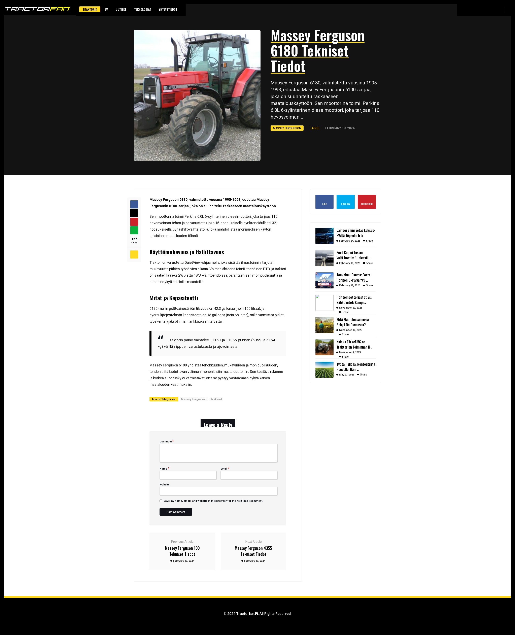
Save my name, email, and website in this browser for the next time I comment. (213, 500)
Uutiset (121, 9)
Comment (167, 441)
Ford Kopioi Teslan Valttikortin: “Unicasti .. (354, 255)
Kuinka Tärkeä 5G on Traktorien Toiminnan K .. (354, 344)
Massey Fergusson (287, 128)
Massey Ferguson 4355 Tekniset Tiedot (253, 551)
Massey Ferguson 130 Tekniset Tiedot (182, 551)
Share (369, 240)
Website (165, 484)
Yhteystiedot (168, 9)
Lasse (314, 128)
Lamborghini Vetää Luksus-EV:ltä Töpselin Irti (356, 233)
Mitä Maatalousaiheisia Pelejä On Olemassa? (353, 322)
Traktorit (90, 9)
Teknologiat (142, 9)
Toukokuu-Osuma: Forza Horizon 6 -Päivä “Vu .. (353, 277)
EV (106, 9)
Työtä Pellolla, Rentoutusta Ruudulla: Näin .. (356, 366)
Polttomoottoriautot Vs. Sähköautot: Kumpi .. (354, 299)
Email (225, 468)
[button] (509, 9)
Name (164, 468)
